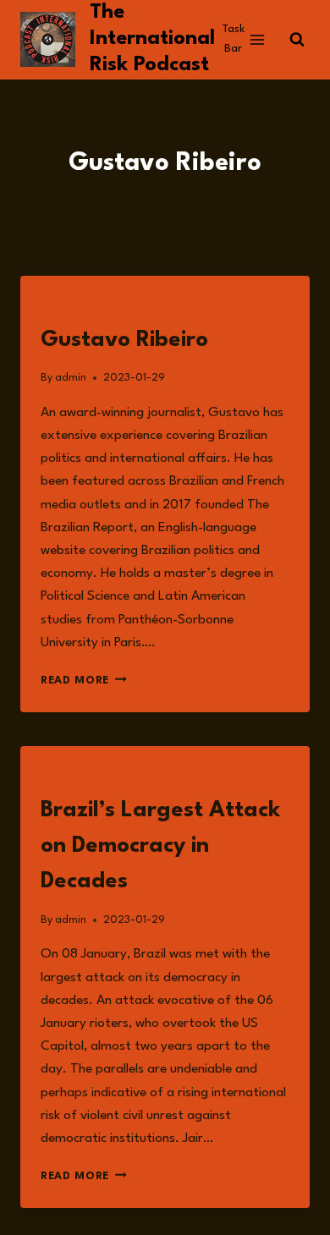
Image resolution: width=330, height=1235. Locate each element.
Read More (84, 680)
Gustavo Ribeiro (124, 340)
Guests (61, 304)
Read (55, 774)
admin (70, 377)
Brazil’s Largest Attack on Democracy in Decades (160, 845)
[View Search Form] (297, 40)
